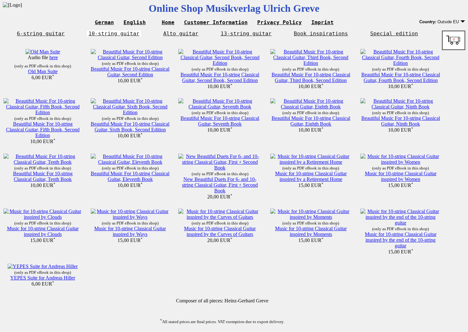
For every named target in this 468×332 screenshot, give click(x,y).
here (53, 57)
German (104, 22)
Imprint (322, 22)
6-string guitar (41, 34)
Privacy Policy (279, 22)
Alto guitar (180, 34)
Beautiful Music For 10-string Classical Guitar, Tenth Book (43, 176)
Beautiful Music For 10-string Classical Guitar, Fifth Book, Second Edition (43, 129)
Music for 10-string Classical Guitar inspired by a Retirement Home (311, 176)
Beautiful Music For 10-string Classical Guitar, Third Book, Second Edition (311, 77)
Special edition (394, 34)
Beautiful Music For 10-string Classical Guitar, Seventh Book (220, 121)
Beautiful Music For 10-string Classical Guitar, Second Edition (130, 71)
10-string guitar (114, 34)
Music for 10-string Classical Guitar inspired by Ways (130, 231)
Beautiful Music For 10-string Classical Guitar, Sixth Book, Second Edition (130, 126)
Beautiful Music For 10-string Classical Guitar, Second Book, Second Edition (220, 77)
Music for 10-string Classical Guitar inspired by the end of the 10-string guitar (400, 240)
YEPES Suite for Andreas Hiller (42, 277)
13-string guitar (246, 34)
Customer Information (216, 22)
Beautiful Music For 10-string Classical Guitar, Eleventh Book (130, 176)
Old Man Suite (43, 71)
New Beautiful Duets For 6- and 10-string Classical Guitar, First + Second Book (220, 184)
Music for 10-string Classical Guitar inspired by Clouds (43, 231)
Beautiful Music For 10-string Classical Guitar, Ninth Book (400, 121)
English (135, 22)
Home (168, 22)
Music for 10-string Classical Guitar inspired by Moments (311, 231)
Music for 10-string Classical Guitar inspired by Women (400, 176)
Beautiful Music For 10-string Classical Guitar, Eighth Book (311, 121)
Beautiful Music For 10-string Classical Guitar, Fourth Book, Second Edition (400, 77)
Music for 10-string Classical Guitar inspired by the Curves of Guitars (220, 231)
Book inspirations (321, 34)
